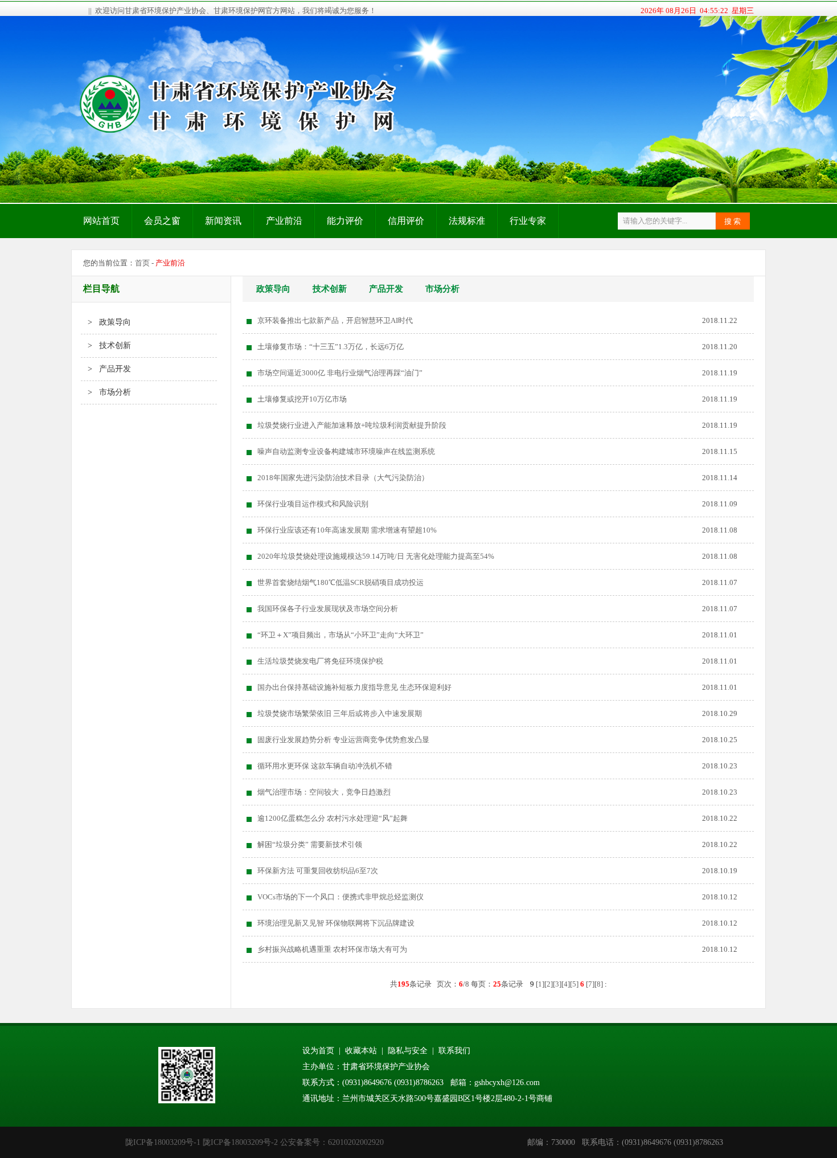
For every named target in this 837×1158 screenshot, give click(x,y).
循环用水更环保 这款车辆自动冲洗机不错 (324, 766)
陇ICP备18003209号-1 (162, 1142)
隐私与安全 (408, 1050)
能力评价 (345, 221)
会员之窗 (162, 221)
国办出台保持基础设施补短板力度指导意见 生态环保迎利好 (354, 687)
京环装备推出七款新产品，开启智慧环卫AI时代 (335, 320)
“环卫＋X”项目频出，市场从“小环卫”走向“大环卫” (340, 635)
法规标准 (467, 221)
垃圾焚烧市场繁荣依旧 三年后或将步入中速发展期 (339, 713)
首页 (142, 263)
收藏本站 (361, 1050)
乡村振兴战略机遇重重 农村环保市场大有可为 (332, 949)
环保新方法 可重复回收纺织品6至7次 (317, 870)
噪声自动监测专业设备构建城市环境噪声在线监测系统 (346, 451)
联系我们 (454, 1050)
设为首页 (318, 1050)
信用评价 (406, 221)
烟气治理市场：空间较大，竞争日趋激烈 (324, 792)
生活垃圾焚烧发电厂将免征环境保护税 (320, 661)
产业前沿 (284, 221)
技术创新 (330, 288)
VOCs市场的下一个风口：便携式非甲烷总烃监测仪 (340, 897)
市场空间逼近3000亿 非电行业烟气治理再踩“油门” (339, 373)
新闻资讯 (223, 221)
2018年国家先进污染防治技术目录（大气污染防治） (343, 477)
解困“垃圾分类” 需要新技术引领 (309, 844)
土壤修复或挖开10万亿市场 (302, 399)
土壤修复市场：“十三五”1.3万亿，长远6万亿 (330, 346)
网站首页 (101, 221)
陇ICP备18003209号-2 (240, 1142)
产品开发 (386, 288)
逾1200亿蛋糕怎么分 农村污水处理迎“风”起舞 (332, 818)
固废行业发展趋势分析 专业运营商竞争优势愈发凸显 (343, 739)
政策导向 (273, 288)
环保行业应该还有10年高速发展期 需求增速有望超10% (347, 530)
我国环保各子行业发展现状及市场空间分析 (327, 608)
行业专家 (528, 221)
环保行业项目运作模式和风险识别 (312, 504)
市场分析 (442, 288)
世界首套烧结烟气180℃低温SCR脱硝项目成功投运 (340, 582)
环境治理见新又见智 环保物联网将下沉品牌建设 (336, 923)
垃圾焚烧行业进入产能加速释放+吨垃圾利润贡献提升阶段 (351, 425)
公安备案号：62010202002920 (332, 1142)
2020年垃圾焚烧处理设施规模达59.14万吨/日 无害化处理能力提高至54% (375, 556)
